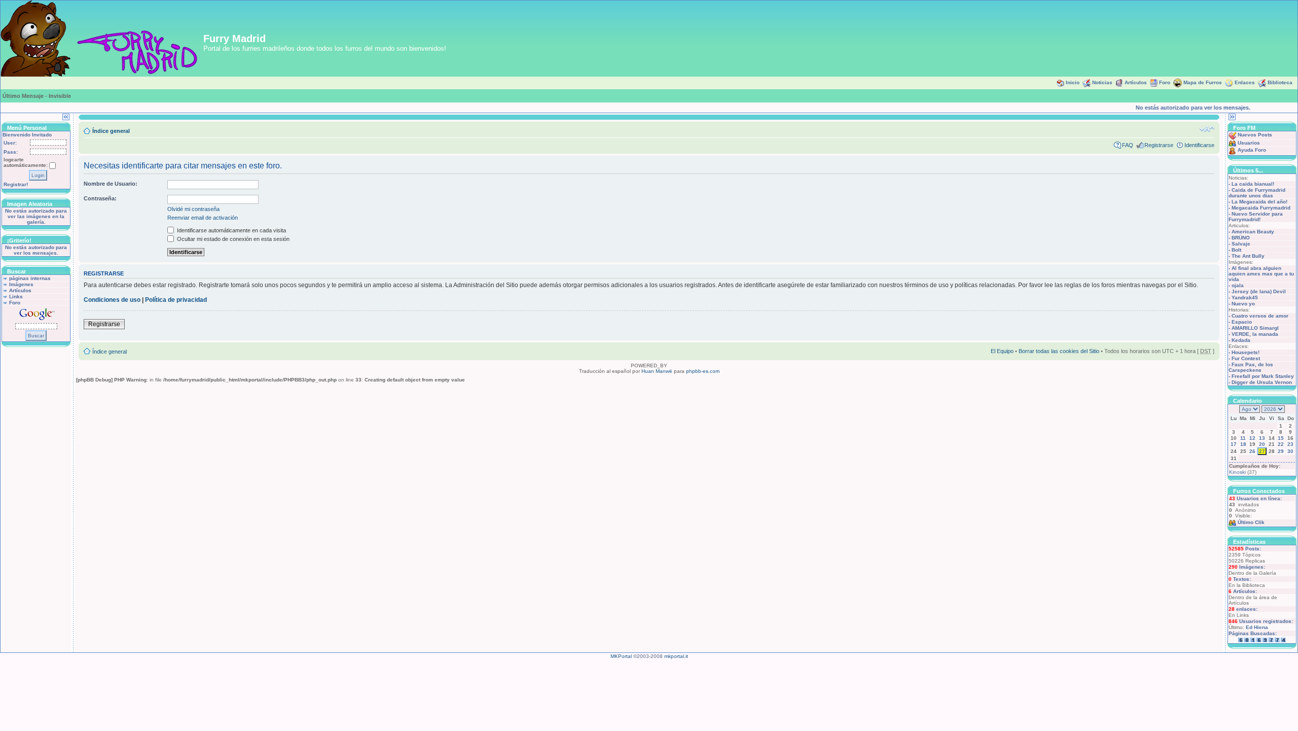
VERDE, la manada (1255, 334)
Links (16, 296)
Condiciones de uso (112, 299)
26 (1252, 451)
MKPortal (621, 656)
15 (1281, 438)
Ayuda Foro (1252, 150)
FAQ (1127, 145)
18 (1243, 444)
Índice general (111, 131)
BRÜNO (1241, 237)
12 (1252, 438)
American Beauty (1253, 231)
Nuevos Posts (1255, 134)
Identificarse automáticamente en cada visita (230, 230)
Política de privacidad (176, 299)
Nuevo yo (1243, 303)
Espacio (1242, 322)
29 (1281, 451)
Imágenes (21, 284)
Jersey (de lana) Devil (1259, 291)
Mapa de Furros (1202, 82)
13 (1262, 438)
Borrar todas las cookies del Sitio (1059, 351)
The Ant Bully (1248, 256)
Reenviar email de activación (202, 218)
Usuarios (1249, 143)
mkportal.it (676, 656)
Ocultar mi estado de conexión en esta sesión (232, 239)
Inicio (1072, 82)
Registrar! (16, 184)
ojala (1238, 285)
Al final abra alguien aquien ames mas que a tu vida (1261, 273)
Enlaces (1245, 82)
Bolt (1236, 250)
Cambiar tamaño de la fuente (1207, 128)
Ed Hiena (1257, 627)
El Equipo (1002, 351)
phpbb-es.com (702, 371)
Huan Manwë (656, 371)
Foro (1164, 82)
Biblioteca (1280, 82)
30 (1290, 451)
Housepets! (1245, 352)
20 (1262, 444)
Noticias (1102, 82)
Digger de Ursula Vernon (1262, 382)
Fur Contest (1246, 358)
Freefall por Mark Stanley (1263, 376)
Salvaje (1241, 244)
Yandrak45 (1245, 297)
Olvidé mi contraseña (193, 209)
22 (1281, 444)
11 (1243, 438)
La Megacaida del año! (1259, 201)
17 (1234, 444)
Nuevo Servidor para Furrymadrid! (1256, 216)
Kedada (1241, 340)
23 (1290, 444)
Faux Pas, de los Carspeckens (1251, 367)
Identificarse (1199, 145)
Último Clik (1251, 522)
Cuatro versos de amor (1260, 316)
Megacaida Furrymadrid (1261, 208)
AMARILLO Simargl (1255, 328)
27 (1262, 451)
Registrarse (1158, 145)
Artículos (1136, 82)
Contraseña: (100, 198)
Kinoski (1237, 472)
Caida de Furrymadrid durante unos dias (1257, 192)
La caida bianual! (1253, 184)
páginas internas (30, 278)
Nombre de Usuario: (110, 184)
